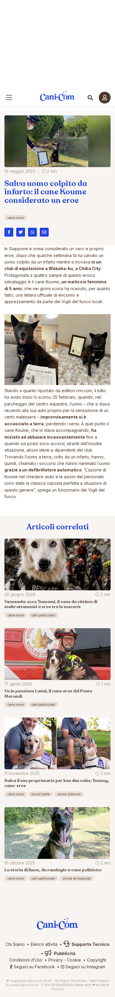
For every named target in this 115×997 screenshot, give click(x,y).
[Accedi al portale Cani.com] (105, 98)
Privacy (55, 959)
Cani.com (57, 96)
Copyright (96, 959)
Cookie (74, 959)
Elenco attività (44, 944)
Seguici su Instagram (84, 966)
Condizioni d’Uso (25, 959)
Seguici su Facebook (33, 966)
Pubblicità (64, 953)
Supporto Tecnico (90, 944)
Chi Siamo (15, 944)
